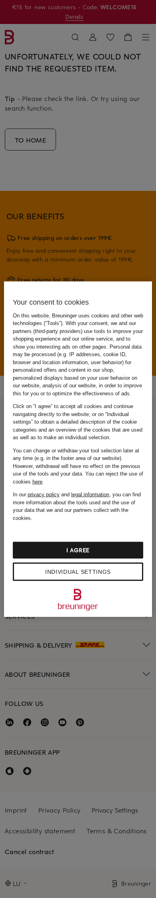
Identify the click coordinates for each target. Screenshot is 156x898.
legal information (90, 495)
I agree (78, 550)
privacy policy (44, 495)
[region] (78, 449)
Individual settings (78, 572)
